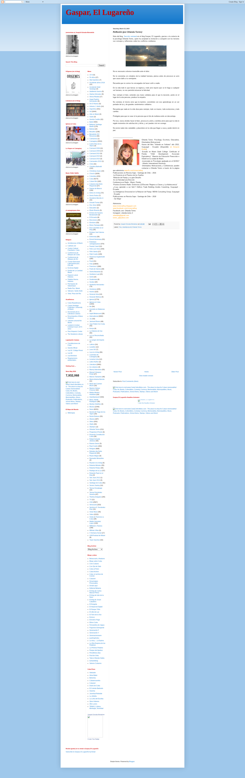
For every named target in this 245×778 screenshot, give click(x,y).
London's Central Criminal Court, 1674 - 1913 (75, 327)
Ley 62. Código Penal (75, 350)
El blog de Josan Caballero (95, 600)
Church (92, 173)
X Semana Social (95, 533)
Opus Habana (94, 701)
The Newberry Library (75, 334)
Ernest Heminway (95, 239)
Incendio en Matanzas (97, 309)
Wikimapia (71, 413)
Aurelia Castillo (94, 119)
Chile (91, 164)
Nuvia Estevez (94, 416)
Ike (90, 306)
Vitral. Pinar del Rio (74, 293)
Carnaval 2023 (94, 159)
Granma (92, 691)
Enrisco (92, 617)
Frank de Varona (95, 269)
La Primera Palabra (96, 648)
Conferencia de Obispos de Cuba (74, 254)
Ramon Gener (94, 443)
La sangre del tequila (96, 340)
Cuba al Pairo (94, 569)
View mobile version (146, 376)
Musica (91, 407)
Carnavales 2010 (95, 161)
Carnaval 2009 (94, 151)
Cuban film (93, 181)
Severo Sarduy (94, 485)
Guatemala (93, 279)
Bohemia (92, 678)
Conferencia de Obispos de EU (73, 258)
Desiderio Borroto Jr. (96, 198)
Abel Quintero (94, 80)
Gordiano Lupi (94, 274)
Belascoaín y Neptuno (97, 558)
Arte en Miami (94, 114)
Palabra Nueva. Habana (73, 280)
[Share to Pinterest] (163, 224)
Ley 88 (70, 353)
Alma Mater (93, 675)
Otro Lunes (93, 704)
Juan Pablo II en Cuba (97, 324)
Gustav (91, 282)
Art (90, 111)
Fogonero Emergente (96, 628)
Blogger (131, 761)
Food (91, 261)
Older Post (175, 372)
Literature (92, 364)
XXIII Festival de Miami (97, 535)
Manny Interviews (95, 369)
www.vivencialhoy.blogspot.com (124, 206)
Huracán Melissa (95, 297)
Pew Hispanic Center (75, 331)
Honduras (92, 289)
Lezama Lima (94, 359)
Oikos (91, 421)
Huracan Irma (94, 294)
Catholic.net (72, 246)
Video (91, 514)
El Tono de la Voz (95, 615)
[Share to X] (158, 224)
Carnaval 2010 (94, 153)
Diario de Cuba (94, 686)
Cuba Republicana (74, 303)
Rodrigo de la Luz (95, 470)
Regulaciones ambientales (72, 359)
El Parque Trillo (94, 609)
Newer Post (118, 372)
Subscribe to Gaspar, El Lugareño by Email (80, 752)
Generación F (94, 630)
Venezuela (93, 505)
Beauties (92, 132)
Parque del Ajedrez (96, 650)
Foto (120, 227)
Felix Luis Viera (94, 249)
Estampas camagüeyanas (94, 243)
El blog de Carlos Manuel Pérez (95, 592)
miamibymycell (126, 227)
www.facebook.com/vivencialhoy (125, 208)
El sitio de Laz (94, 612)
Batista (91, 129)
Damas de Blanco (95, 188)
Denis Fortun (93, 195)
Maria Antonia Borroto (97, 379)
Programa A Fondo (95, 432)
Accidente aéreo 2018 (97, 83)
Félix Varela (93, 251)
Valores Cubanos (95, 663)
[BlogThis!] (156, 224)
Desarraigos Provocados (93, 582)
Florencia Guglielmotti (97, 257)
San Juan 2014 (94, 480)
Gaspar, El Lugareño (100, 12)
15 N (91, 75)
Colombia (92, 176)
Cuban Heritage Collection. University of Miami (75, 307)
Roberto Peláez (94, 468)
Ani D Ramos (94, 104)
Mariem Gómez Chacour (94, 389)
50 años (92, 77)
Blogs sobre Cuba (95, 561)
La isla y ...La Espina (96, 640)
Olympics (92, 427)
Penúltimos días (95, 653)
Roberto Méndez (95, 465)
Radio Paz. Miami (74, 288)
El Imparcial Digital (95, 607)
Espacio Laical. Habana (73, 276)
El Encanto (93, 217)
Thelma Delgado (95, 497)
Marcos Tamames (95, 377)
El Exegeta (93, 604)
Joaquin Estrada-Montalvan (96, 714)
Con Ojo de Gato (95, 566)
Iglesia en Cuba (94, 302)
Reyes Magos (94, 456)
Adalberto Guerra (95, 91)
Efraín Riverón (94, 210)
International (93, 316)
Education (92, 208)
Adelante (92, 673)
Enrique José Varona (96, 232)
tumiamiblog (93, 661)
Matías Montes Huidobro (94, 393)
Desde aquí (93, 586)
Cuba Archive (94, 572)
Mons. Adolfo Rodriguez (93, 400)
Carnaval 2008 (94, 148)
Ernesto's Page (94, 620)
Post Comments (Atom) (130, 381)
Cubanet (92, 579)
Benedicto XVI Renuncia (94, 135)
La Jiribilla (93, 696)
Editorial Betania (95, 588)
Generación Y (94, 633)
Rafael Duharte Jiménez (94, 440)
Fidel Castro (93, 254)
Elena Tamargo (94, 225)
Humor (91, 292)
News (91, 409)
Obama (92, 419)
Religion (92, 449)
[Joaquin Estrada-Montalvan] (95, 737)
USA (91, 502)
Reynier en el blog (95, 463)
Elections (92, 222)
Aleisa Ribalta (94, 97)
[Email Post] (149, 224)
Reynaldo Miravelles (96, 458)
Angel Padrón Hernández (94, 100)
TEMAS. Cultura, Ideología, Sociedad (96, 707)
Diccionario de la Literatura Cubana (74, 313)
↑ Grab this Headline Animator (146, 403)
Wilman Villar (94, 530)
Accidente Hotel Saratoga (94, 88)
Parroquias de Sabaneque (72, 285)
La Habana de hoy (95, 331)
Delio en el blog (94, 193)
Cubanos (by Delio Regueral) (95, 185)
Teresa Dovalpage (95, 488)
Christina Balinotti (95, 166)
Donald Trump (94, 202)
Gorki (91, 277)
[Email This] (153, 224)
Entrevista (92, 237)
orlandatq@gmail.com (121, 215)
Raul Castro (93, 446)
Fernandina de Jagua (96, 625)
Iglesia (91, 299)
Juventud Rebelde (95, 693)
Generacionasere (95, 635)
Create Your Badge (93, 739)
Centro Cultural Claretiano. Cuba (73, 249)
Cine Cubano (94, 564)
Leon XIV (92, 349)
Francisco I (93, 266)
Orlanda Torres (137, 227)
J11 (90, 319)
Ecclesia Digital (73, 268)
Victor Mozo (93, 512)
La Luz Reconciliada (96, 335)
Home (146, 372)
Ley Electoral (72, 356)
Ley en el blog (94, 352)
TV (90, 499)
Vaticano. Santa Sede (75, 291)
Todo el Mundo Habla (96, 658)
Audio (91, 117)
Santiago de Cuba (95, 483)
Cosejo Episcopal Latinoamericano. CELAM (74, 263)
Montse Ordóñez (95, 404)
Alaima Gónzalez (95, 94)
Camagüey (93, 141)
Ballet (91, 122)
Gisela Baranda (94, 272)
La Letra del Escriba (96, 699)
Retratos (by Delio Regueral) (95, 452)
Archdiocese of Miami (75, 243)
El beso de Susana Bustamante (96, 214)
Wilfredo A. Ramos (95, 526)
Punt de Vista (94, 655)
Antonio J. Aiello (95, 106)
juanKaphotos (94, 638)
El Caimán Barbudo (96, 688)
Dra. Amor (92, 205)
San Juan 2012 (94, 478)
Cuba (91, 179)
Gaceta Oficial (72, 348)
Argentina (92, 109)
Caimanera (93, 139)
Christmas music (95, 171)
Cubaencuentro (94, 680)
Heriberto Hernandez (96, 285)
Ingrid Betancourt (95, 313)
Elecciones (93, 220)
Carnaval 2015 (94, 156)
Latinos (92, 344)
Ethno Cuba (93, 622)
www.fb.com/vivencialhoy (133, 170)
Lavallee (92, 347)
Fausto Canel (94, 246)
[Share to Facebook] (161, 224)
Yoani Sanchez (94, 540)
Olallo (91, 424)
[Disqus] (146, 266)
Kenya (91, 328)
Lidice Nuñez (94, 362)
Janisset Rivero (94, 321)
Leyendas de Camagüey (94, 355)
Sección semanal (130, 36)
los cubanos (93, 367)
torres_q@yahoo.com (121, 218)
